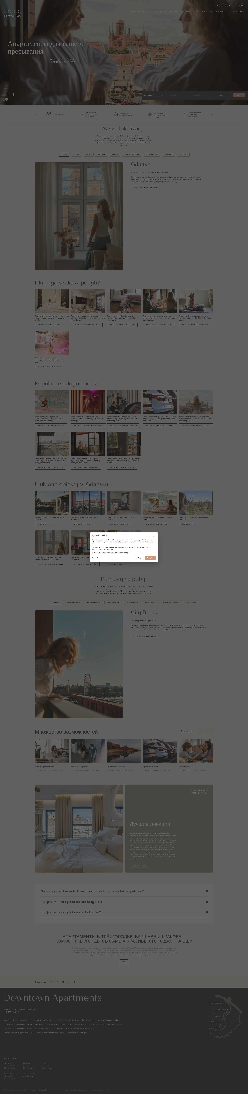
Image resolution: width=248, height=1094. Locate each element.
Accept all (150, 558)
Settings (138, 558)
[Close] (154, 535)
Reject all (95, 558)
